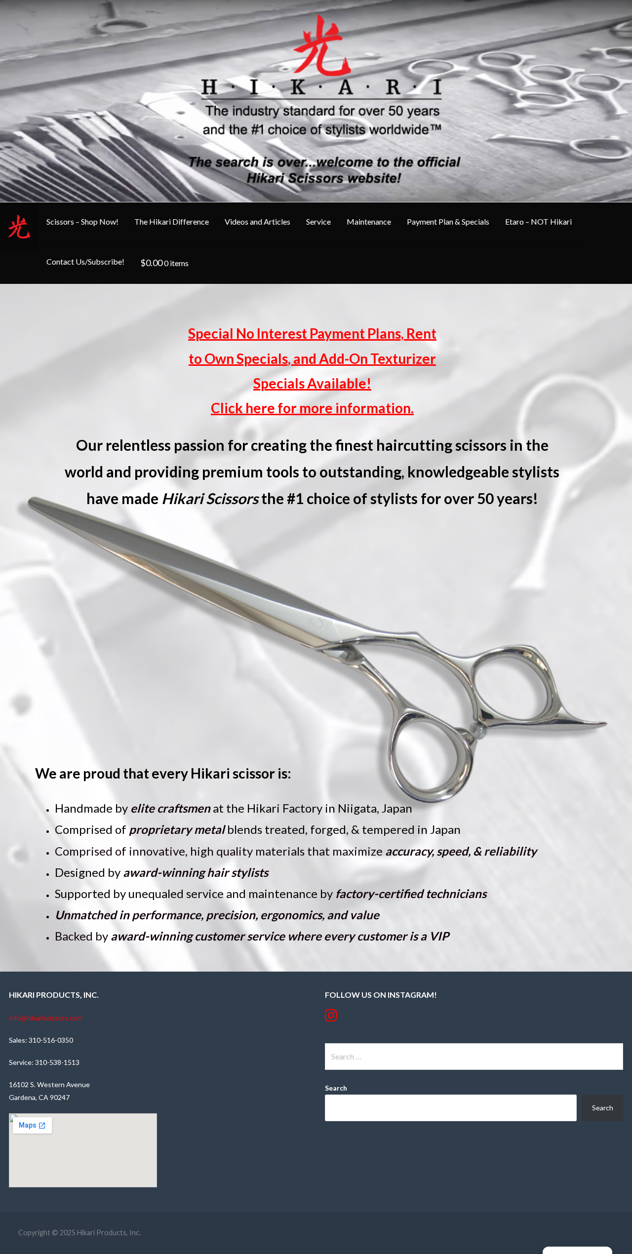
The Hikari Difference (171, 221)
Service (318, 221)
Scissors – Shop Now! (82, 221)
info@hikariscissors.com (45, 1018)
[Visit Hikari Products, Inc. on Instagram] (331, 1018)
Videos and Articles (257, 221)
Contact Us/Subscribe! (85, 261)
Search (336, 1088)
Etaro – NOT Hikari (538, 221)
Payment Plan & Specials (448, 221)
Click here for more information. (312, 407)
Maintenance (369, 221)
